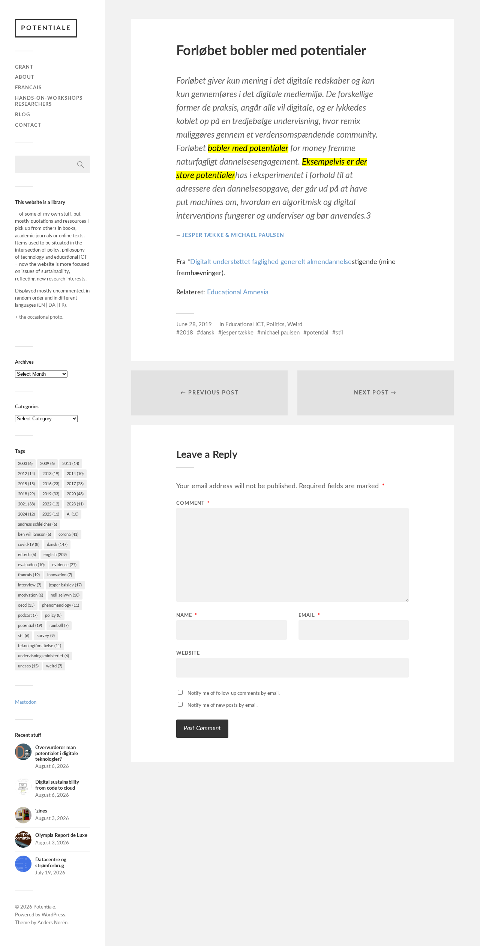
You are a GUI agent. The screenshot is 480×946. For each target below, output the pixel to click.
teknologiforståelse (39, 646)
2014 (75, 474)
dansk (57, 545)
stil (23, 636)
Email (309, 615)
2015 (26, 484)
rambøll (59, 626)
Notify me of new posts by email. (223, 705)
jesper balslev (65, 585)
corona (68, 534)
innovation (59, 575)
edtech (27, 555)
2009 (47, 464)
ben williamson (34, 534)
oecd (26, 605)
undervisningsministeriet (43, 656)
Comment (193, 503)
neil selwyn (65, 595)
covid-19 (28, 545)
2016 (50, 484)
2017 (75, 484)
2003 (25, 464)
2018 (26, 494)
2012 (26, 474)
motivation (30, 595)
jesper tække (238, 333)
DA (52, 305)
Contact (28, 125)
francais (29, 575)
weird (54, 666)
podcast (28, 615)
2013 (50, 474)
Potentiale (46, 28)
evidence (64, 565)
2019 (50, 494)
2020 (75, 494)
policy (53, 615)
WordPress (53, 915)
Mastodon (25, 702)
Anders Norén (53, 923)
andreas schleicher (37, 524)
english (55, 555)
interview (29, 585)
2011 (70, 464)
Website (188, 653)
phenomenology (60, 605)
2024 (26, 514)
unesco (28, 666)
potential (30, 626)
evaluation (31, 565)
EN (41, 305)
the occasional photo (40, 317)
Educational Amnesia (237, 292)
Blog (22, 114)
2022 (50, 504)
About (24, 77)
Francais (28, 87)
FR (61, 305)
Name (186, 615)
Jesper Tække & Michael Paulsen (233, 235)
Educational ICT (244, 324)
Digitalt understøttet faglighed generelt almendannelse (271, 262)
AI (72, 514)
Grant (24, 67)
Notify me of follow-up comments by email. (234, 693)
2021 (26, 504)
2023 (75, 504)
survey (46, 636)
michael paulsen (280, 333)
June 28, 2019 (194, 324)
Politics (275, 324)
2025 (50, 514)
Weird (294, 324)
